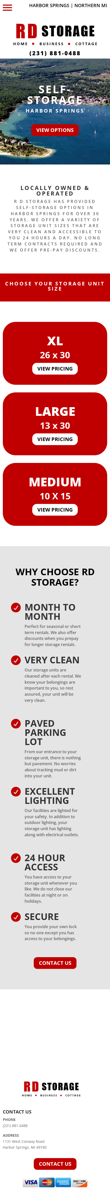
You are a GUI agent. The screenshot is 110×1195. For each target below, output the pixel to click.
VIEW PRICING (55, 368)
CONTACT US (55, 962)
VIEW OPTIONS (55, 130)
